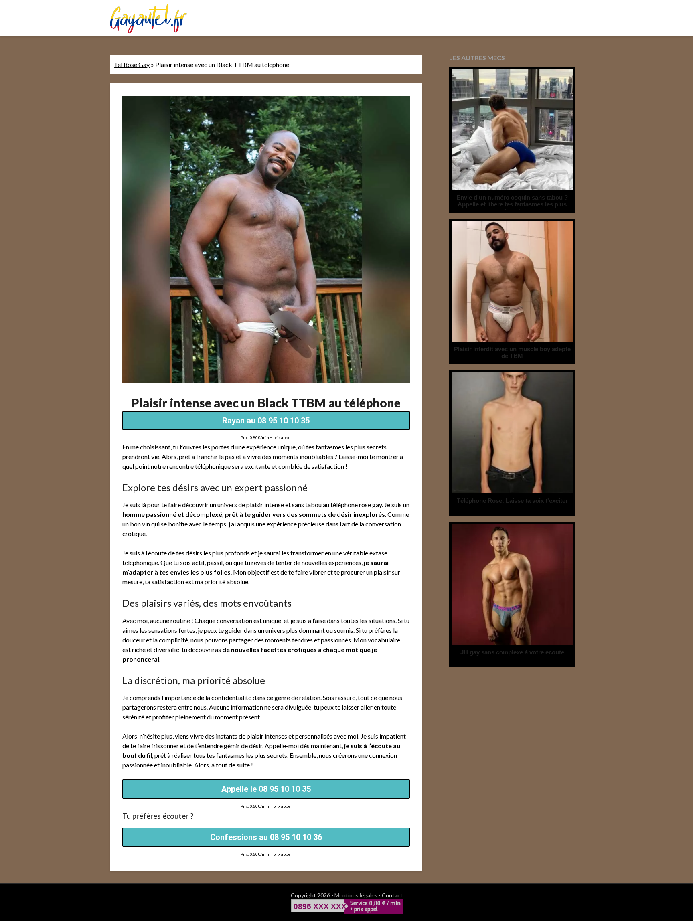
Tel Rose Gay (132, 64)
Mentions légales (355, 895)
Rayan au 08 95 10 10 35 (266, 420)
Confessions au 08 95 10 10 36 (266, 837)
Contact (392, 895)
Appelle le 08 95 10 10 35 (266, 789)
